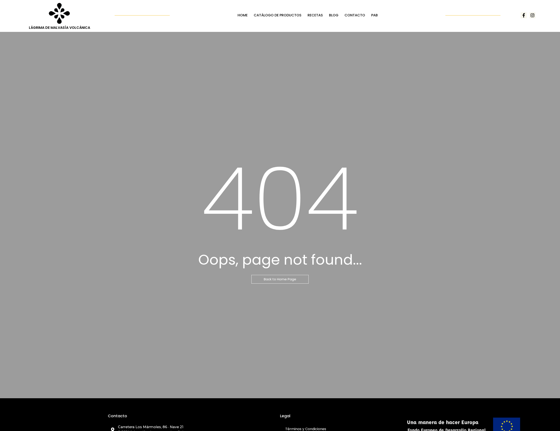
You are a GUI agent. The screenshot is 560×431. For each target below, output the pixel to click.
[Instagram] (532, 15)
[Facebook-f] (524, 15)
